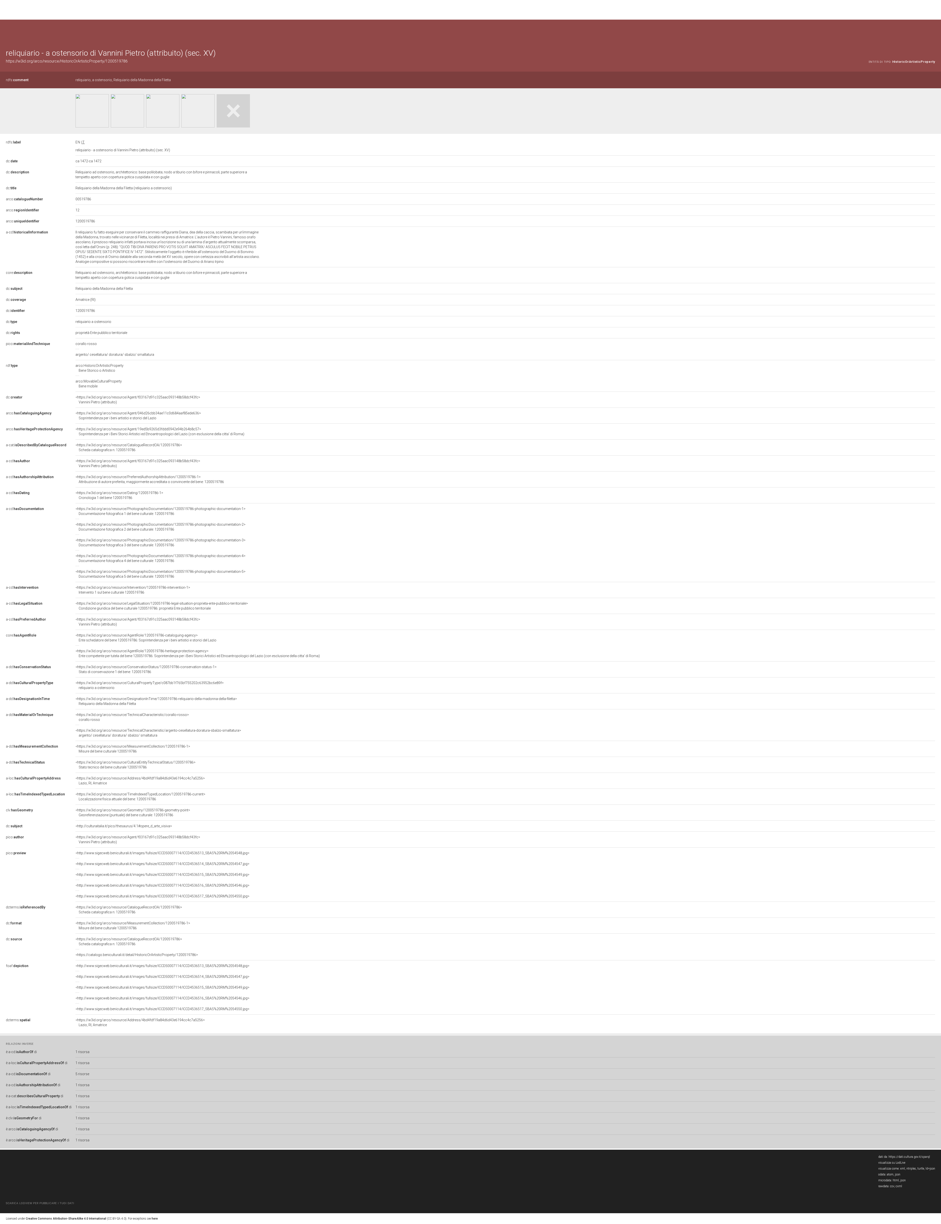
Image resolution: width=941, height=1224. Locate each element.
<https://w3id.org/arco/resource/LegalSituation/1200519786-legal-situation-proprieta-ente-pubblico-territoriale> (161, 605)
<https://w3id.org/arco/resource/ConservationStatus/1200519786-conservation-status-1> (146, 669)
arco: (24, 199)
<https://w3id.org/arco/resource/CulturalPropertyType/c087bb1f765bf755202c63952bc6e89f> (149, 685)
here (155, 1218)
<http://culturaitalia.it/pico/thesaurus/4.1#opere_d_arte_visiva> (123, 826)
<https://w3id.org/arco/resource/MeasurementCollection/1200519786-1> (132, 748)
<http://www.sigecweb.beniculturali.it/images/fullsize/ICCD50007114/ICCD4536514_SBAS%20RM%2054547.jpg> (162, 864)
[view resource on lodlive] (932, 31)
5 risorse (82, 1074)
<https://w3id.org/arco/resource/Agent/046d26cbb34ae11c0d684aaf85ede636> (138, 415)
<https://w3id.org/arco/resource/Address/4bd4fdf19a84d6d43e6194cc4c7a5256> (140, 780)
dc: (12, 161)
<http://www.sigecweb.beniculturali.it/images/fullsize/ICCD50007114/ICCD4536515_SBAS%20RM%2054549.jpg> (162, 875)
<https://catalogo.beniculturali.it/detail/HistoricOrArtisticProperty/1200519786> (136, 955)
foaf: (17, 966)
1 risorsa (82, 1052)
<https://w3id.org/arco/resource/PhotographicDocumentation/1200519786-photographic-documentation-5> (160, 574)
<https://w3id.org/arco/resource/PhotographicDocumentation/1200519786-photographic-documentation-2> (160, 527)
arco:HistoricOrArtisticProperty (99, 368)
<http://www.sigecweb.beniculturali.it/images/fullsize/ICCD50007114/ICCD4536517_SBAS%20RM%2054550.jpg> (162, 896)
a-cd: (27, 232)
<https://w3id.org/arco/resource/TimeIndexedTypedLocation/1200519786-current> (140, 796)
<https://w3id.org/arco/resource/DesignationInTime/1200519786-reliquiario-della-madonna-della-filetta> (156, 701)
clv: (19, 810)
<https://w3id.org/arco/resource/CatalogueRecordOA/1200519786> (128, 447)
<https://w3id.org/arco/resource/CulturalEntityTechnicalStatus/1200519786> (135, 764)
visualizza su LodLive (891, 1162)
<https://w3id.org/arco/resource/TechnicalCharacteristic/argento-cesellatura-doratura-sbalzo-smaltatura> (158, 732)
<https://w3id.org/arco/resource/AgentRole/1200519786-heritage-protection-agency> (197, 653)
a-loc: (33, 778)
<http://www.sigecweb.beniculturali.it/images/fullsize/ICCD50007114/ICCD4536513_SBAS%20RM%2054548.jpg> (162, 853)
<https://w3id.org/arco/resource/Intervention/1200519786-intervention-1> (132, 590)
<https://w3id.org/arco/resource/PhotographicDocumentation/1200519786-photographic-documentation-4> (160, 558)
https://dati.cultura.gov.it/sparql (909, 1157)
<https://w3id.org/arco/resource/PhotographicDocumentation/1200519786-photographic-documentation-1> (160, 511)
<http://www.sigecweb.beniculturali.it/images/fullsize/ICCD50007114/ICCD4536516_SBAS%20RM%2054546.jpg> (162, 885)
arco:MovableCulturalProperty (98, 383)
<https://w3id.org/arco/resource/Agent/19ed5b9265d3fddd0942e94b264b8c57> (159, 431)
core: (19, 273)
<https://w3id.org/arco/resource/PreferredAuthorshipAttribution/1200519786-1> (149, 479)
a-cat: (36, 445)
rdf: (12, 366)
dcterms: (25, 907)
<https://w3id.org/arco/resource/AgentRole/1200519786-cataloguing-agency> (145, 637)
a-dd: (28, 667)
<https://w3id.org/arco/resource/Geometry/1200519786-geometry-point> (132, 812)
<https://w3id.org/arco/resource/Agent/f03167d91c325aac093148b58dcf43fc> (137, 399)
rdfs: (17, 80)
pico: (28, 344)
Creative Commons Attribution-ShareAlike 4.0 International (66, 1218)
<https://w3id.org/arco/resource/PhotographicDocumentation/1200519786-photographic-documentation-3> (160, 542)
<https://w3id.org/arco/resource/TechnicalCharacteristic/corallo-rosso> (132, 717)
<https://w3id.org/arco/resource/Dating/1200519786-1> (119, 495)
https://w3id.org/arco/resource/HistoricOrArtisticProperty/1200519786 (67, 61)
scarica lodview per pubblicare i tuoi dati (40, 1203)
